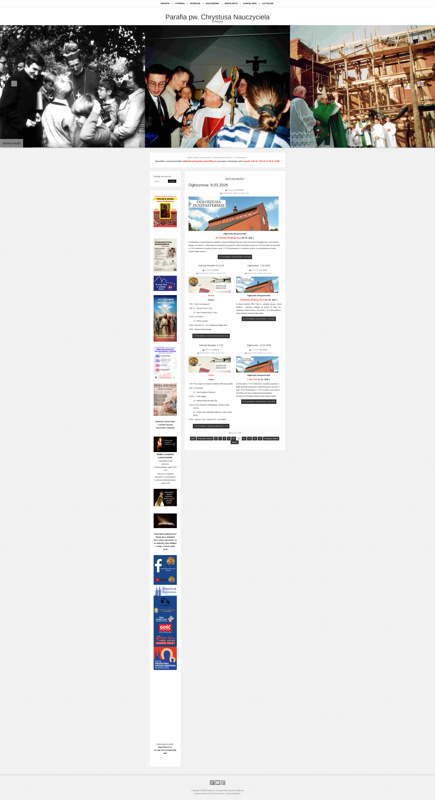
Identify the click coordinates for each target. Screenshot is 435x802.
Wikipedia (222, 782)
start (193, 439)
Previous (14, 83)
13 (249, 439)
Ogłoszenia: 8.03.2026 (208, 185)
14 (255, 439)
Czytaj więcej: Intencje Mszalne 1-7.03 (211, 426)
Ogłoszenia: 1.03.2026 (258, 265)
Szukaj (172, 181)
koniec (234, 442)
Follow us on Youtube (217, 782)
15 (260, 439)
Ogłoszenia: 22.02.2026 (259, 345)
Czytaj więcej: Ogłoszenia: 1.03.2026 (259, 319)
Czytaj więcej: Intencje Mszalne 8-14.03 (211, 336)
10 (234, 439)
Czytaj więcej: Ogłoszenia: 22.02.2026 (259, 402)
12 (244, 439)
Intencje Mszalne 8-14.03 (211, 265)
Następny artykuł (271, 439)
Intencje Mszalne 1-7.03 (211, 345)
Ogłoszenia (239, 190)
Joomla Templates (233, 794)
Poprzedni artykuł (205, 439)
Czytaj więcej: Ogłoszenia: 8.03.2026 (235, 257)
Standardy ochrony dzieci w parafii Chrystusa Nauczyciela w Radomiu (165, 425)
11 (239, 439)
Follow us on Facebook (212, 782)
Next (421, 83)
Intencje (216, 270)
